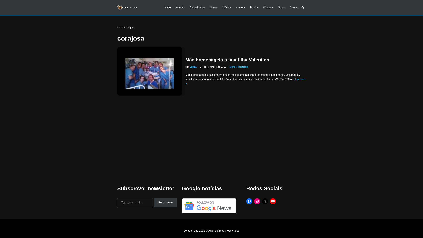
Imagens (240, 7)
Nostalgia (243, 66)
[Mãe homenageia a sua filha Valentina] (149, 71)
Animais (180, 7)
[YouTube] (273, 201)
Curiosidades (197, 7)
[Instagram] (257, 201)
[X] (265, 201)
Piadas (254, 7)
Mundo (233, 66)
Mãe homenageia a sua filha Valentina (227, 59)
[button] (272, 7)
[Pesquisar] (302, 7)
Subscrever (165, 202)
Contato (294, 7)
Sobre (281, 7)
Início (167, 7)
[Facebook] (249, 201)
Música (226, 7)
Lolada (193, 66)
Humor (214, 7)
